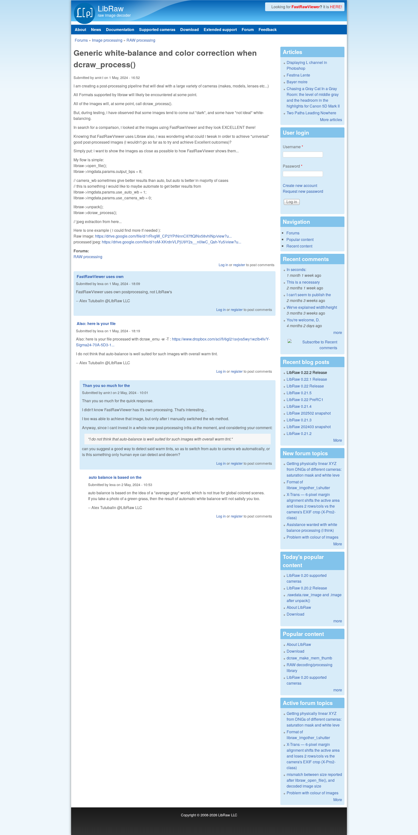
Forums (81, 40)
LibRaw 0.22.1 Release (307, 379)
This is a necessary (303, 282)
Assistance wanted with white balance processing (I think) (312, 527)
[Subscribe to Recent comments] (312, 345)
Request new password (303, 191)
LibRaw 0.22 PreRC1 (305, 399)
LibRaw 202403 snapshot (309, 426)
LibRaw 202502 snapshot (309, 413)
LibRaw (111, 8)
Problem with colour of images (312, 537)
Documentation (120, 29)
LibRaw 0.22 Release (305, 386)
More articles (331, 119)
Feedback (268, 29)
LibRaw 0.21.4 (299, 406)
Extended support (220, 29)
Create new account (300, 185)
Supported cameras (157, 29)
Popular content (300, 239)
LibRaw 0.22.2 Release (307, 372)
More (337, 440)
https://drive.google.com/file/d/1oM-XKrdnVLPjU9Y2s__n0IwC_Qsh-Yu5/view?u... (171, 242)
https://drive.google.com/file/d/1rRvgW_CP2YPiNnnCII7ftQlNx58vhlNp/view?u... (163, 236)
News (96, 29)
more (337, 332)
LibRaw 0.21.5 (299, 392)
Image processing (107, 40)
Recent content (299, 246)
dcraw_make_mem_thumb (309, 658)
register (239, 264)
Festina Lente (298, 75)
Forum (248, 29)
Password (292, 166)
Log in (223, 264)
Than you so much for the (106, 385)
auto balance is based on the (115, 477)
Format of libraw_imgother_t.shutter (308, 484)
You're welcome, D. (303, 320)
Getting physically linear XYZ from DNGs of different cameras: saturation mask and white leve (314, 469)
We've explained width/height (312, 307)
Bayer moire (297, 82)
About (80, 29)
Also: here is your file (96, 323)
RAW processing (141, 40)
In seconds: (296, 269)
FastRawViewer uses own (100, 276)
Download (189, 29)
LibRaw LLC (227, 814)
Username (293, 146)
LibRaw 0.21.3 (299, 420)
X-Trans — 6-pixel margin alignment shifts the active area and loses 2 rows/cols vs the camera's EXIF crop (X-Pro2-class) (313, 506)
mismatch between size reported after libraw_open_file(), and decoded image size (314, 780)
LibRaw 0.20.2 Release (307, 588)
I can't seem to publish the (309, 294)
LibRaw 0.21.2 (299, 433)
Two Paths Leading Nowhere (311, 113)
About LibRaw (299, 607)
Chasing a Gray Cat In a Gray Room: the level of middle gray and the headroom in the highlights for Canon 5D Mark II (313, 97)
